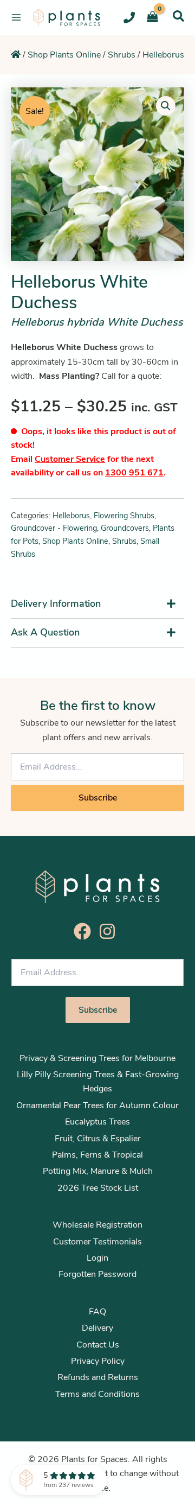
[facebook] (85, 931)
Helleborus (163, 55)
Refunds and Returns (97, 1377)
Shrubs (121, 55)
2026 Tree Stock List (97, 1188)
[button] (178, 16)
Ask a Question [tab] (45, 632)
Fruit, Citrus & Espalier (98, 1139)
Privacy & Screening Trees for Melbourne (98, 1058)
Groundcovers (125, 528)
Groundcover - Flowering (54, 528)
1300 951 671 (134, 473)
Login (97, 1258)
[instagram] (110, 931)
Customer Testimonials (97, 1242)
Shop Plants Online (64, 55)
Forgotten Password (97, 1274)
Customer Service (70, 459)
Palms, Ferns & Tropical (97, 1155)
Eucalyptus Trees (97, 1122)
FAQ (97, 1312)
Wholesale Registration (97, 1225)
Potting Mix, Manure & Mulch (98, 1171)
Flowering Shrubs (124, 515)
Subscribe (98, 798)
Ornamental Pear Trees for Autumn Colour (97, 1105)
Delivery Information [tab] (56, 603)
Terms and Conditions (97, 1394)
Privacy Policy (98, 1361)
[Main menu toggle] (16, 17)
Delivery (97, 1328)
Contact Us (97, 1345)
